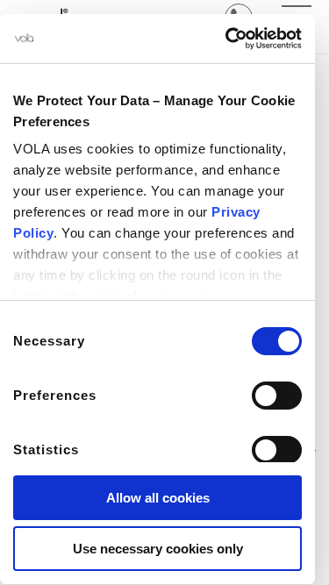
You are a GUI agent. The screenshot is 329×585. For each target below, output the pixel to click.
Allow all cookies (158, 497)
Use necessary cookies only (158, 548)
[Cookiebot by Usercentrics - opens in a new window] (227, 38)
